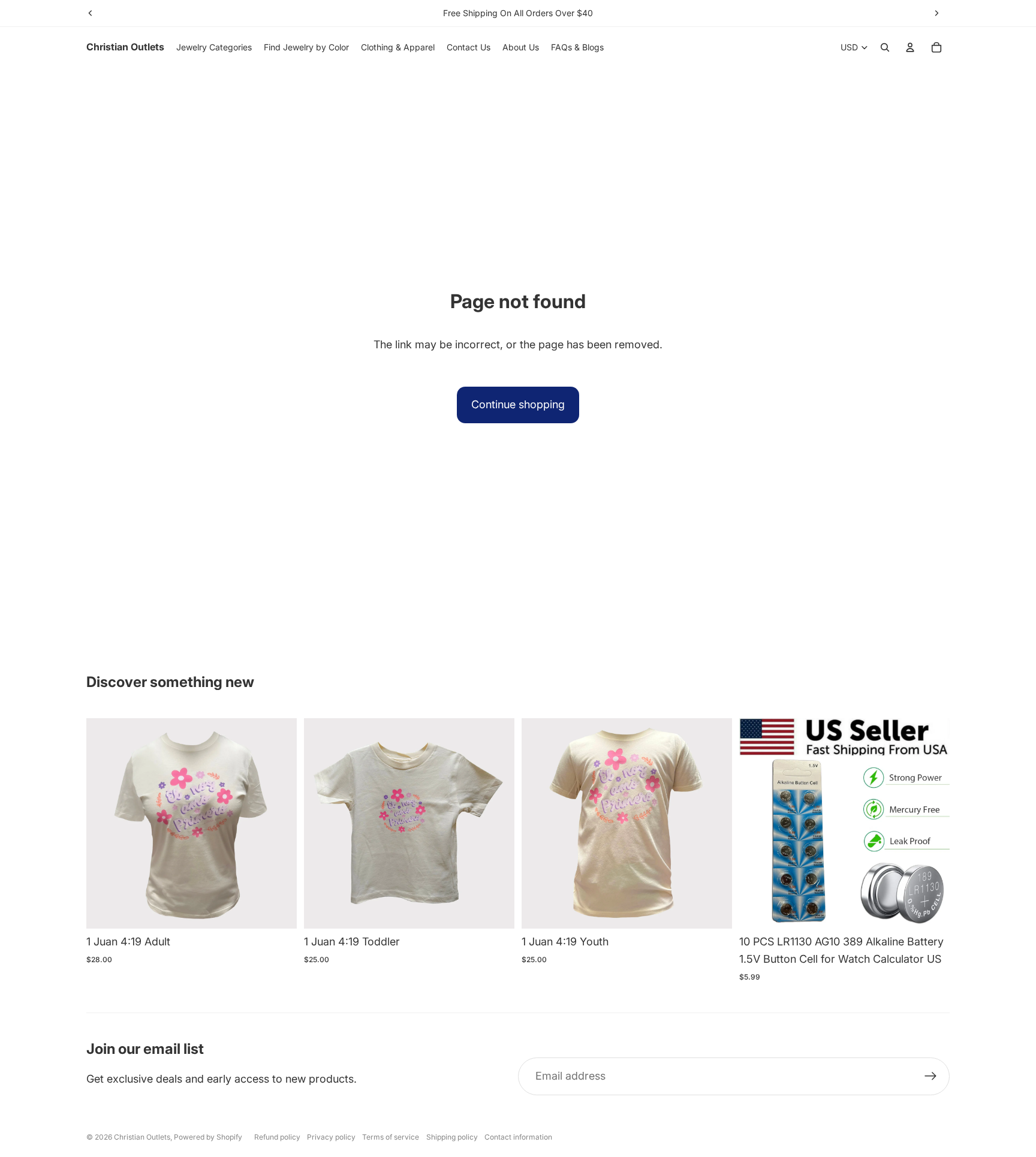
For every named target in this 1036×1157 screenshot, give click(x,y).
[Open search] (885, 47)
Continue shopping (518, 404)
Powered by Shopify (208, 1136)
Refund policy (277, 1136)
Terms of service (390, 1136)
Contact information (518, 1136)
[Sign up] (930, 1076)
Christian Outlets (142, 1136)
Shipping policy (452, 1136)
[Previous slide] (90, 13)
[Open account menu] (910, 47)
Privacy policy (331, 1136)
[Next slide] (936, 13)
